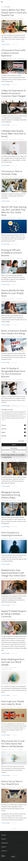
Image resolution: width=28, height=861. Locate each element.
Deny (14, 451)
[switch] (25, 428)
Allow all (14, 444)
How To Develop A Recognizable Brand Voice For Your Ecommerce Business (13, 372)
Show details (21, 441)
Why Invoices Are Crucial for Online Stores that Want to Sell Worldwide (12, 743)
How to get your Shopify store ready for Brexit (12, 702)
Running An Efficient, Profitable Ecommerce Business (11, 252)
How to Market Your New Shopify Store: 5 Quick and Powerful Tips (13, 12)
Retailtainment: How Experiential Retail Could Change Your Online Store (13, 572)
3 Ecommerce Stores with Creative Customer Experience (13, 52)
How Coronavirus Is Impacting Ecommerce (11, 534)
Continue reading (5, 44)
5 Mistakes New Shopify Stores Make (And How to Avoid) (13, 133)
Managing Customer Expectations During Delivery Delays (10, 495)
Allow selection (14, 448)
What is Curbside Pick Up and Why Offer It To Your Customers (13, 454)
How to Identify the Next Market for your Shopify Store (12, 293)
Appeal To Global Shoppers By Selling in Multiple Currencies (13, 613)
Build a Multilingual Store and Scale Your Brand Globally (12, 662)
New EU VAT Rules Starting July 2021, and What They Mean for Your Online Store (13, 211)
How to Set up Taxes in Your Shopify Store (12, 782)
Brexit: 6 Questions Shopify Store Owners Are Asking (14, 332)
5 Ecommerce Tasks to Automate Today (11, 172)
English (13, 856)
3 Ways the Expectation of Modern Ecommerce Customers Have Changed (13, 93)
